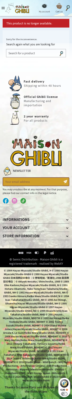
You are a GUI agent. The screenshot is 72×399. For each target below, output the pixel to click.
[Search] (61, 53)
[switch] (64, 394)
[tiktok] (23, 201)
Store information (21, 235)
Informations (16, 219)
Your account (16, 227)
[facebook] (6, 201)
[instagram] (14, 201)
